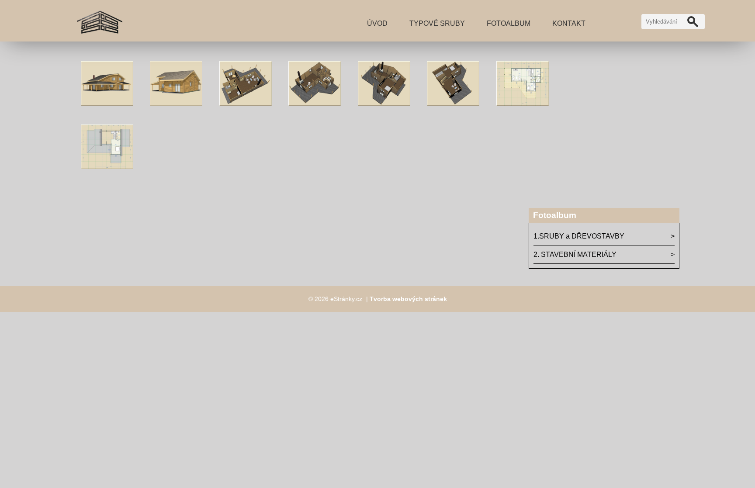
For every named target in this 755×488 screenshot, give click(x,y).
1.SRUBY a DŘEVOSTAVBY (578, 236)
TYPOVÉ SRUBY (437, 23)
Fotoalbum (508, 23)
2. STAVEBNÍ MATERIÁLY (574, 254)
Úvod (377, 23)
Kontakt (568, 23)
